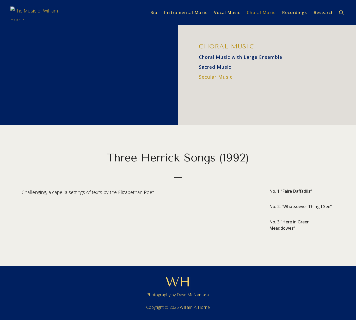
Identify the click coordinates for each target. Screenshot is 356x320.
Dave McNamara (193, 295)
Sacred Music (215, 67)
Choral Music (226, 46)
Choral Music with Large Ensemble (240, 57)
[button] (342, 12)
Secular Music (215, 77)
